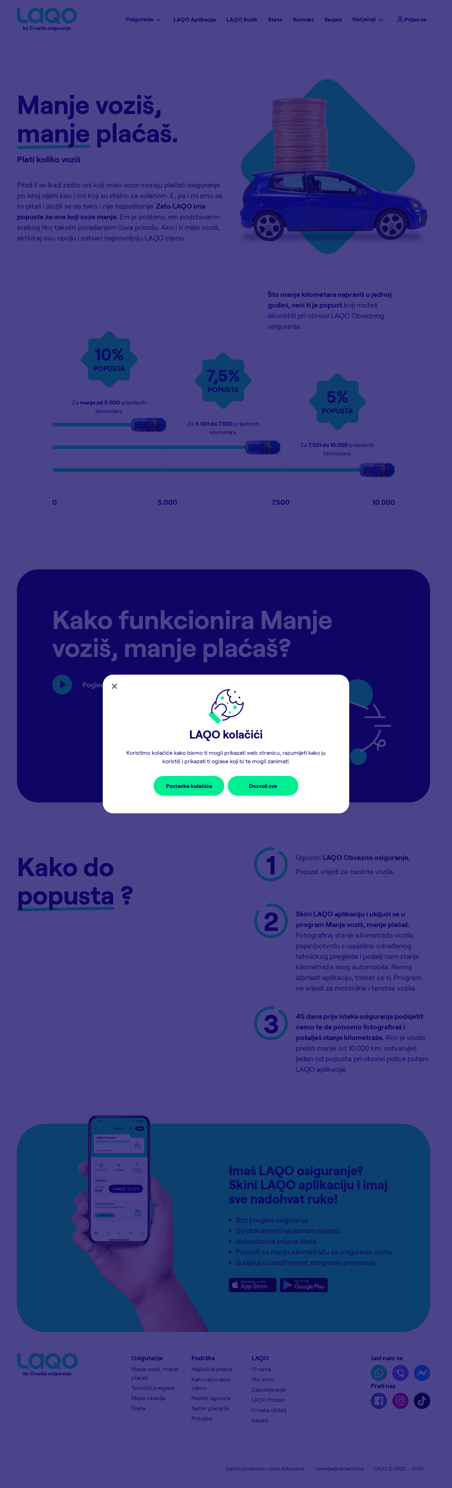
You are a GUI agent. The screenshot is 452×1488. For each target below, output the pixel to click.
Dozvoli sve (263, 785)
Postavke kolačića (189, 785)
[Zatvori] (114, 686)
